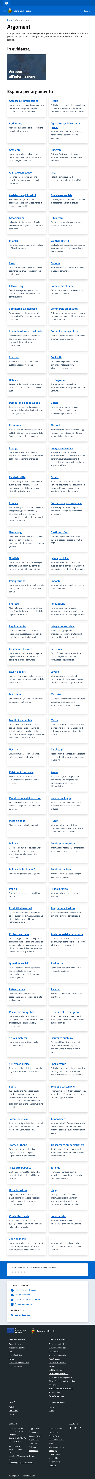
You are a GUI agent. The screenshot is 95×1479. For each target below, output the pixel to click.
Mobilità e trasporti (56, 1370)
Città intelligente (19, 286)
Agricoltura (15, 123)
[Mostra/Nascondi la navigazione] (4, 10)
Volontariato (58, 1216)
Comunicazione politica (64, 331)
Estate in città (17, 477)
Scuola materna (18, 1038)
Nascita (13, 749)
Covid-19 (56, 357)
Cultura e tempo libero (57, 1347)
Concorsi (14, 357)
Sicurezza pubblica (62, 1038)
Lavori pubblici (17, 672)
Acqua (54, 101)
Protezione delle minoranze (67, 934)
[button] (90, 10)
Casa (12, 263)
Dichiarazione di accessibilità (55, 1456)
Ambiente (15, 150)
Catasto (55, 263)
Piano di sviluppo (61, 798)
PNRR (54, 821)
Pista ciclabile (17, 821)
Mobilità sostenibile (20, 720)
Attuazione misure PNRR (56, 1441)
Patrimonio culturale (21, 772)
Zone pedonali (17, 1239)
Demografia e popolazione (24, 403)
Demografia (58, 380)
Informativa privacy (56, 1447)
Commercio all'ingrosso (23, 309)
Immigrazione (17, 581)
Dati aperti (15, 380)
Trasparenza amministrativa (67, 1145)
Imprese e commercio (57, 1355)
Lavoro (55, 672)
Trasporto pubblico (20, 1167)
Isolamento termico (20, 649)
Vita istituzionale (19, 1216)
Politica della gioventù (22, 869)
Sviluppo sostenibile (63, 1086)
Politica (13, 843)
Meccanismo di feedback (54, 1463)
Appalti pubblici (55, 1358)
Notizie (12, 1407)
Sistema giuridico (19, 1064)
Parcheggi (57, 749)
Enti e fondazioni (15, 1355)
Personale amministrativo (19, 1362)
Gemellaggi (15, 532)
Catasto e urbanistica (57, 1362)
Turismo (55, 1167)
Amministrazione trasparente (55, 1430)
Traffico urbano (18, 1145)
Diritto (55, 403)
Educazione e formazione (58, 1373)
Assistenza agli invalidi (22, 195)
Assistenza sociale (61, 195)
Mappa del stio (29, 1475)
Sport (12, 1086)
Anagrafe (56, 150)
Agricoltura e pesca (56, 1395)
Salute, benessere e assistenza (61, 1388)
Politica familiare (61, 869)
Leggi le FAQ (34, 1428)
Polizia (13, 889)
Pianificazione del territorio (25, 798)
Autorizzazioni (54, 1392)
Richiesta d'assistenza (33, 1449)
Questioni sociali (19, 963)
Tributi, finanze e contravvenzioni (62, 1381)
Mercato (56, 694)
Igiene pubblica (60, 558)
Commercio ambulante (64, 309)
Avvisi (11, 1414)
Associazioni (16, 218)
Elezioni (55, 425)
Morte (54, 720)
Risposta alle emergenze (65, 1012)
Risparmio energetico (22, 1012)
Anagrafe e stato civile (57, 1344)
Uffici (11, 1351)
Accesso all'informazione (23, 101)
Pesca (54, 772)
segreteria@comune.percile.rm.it (22, 1456)
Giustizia (14, 558)
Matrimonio (16, 694)
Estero (55, 477)
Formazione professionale (66, 503)
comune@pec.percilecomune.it (21, 1462)
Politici (11, 1358)
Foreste (13, 503)
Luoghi (51, 1407)
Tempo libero (58, 1119)
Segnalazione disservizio (34, 1441)
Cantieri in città (60, 240)
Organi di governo (16, 1344)
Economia (15, 425)
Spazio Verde (58, 1064)
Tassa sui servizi (18, 1119)
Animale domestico (20, 172)
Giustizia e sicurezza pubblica (60, 1377)
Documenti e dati (15, 1366)
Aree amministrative (17, 1347)
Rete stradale (17, 989)
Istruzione (57, 649)
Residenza (57, 963)
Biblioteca (57, 218)
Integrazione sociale (62, 626)
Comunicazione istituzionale (25, 331)
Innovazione (58, 603)
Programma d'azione (63, 908)
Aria (53, 172)
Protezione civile (19, 934)
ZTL (53, 1239)
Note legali (53, 1450)
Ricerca (55, 989)
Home (9, 20)
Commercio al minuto (63, 286)
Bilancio (14, 240)
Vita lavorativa (54, 1351)
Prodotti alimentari (20, 908)
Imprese (14, 603)
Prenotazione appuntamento (35, 1434)
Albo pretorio (54, 1435)
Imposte (55, 581)
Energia (13, 448)
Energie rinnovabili (62, 448)
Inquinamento (17, 626)
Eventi (51, 1410)
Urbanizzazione (18, 1190)
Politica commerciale (63, 843)
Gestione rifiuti (59, 532)
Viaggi (54, 1190)
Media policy (14, 1475)
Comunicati (13, 1410)
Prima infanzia (59, 889)
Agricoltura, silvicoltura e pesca (66, 125)
